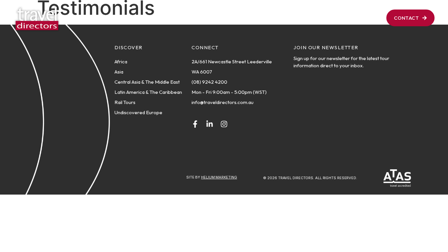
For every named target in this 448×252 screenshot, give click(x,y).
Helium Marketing (219, 177)
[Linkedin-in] (209, 124)
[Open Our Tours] (262, 18)
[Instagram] (224, 124)
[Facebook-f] (195, 124)
